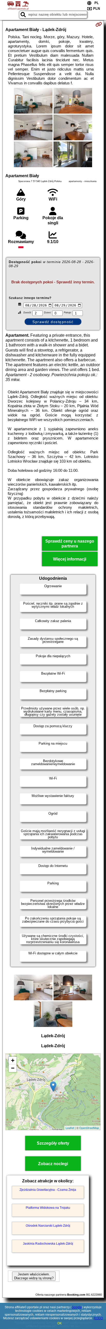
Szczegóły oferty (53, 1143)
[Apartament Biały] (33, 101)
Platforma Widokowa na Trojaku (48, 1208)
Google (77, 1307)
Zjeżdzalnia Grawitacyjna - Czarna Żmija (48, 1190)
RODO (98, 1318)
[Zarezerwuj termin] (98, 24)
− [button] (12, 1068)
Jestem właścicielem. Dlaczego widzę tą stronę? (34, 1276)
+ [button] (12, 1060)
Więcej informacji (69, 559)
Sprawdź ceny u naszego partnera (69, 543)
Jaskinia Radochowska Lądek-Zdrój (48, 1243)
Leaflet (70, 1128)
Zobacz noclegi (53, 1164)
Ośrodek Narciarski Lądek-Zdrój (48, 1225)
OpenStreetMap (89, 1128)
